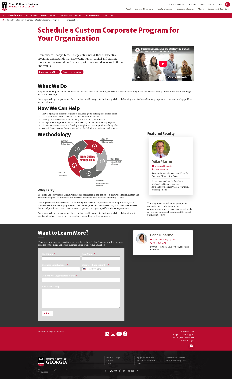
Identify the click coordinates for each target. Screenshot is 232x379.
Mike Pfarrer (162, 162)
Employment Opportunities (145, 358)
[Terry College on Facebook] (125, 334)
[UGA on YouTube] (133, 371)
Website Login (187, 340)
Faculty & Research (165, 9)
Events (211, 4)
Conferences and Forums (70, 15)
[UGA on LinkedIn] (137, 371)
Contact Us (108, 15)
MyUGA (109, 363)
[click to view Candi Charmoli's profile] (141, 238)
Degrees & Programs (144, 9)
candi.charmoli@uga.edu (164, 239)
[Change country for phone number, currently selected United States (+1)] (85, 269)
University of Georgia (56, 361)
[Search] (228, 4)
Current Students (176, 4)
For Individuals (31, 15)
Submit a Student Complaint (175, 358)
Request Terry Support (183, 334)
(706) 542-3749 (161, 169)
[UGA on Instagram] (129, 371)
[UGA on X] (124, 371)
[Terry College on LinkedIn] (107, 334)
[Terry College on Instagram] (113, 334)
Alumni (201, 9)
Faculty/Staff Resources (183, 337)
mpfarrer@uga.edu (163, 166)
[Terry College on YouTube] (119, 334)
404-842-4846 (159, 243)
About (128, 9)
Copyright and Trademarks (145, 361)
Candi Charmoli (163, 235)
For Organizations (48, 15)
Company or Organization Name (59, 276)
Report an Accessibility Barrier (176, 361)
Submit (47, 313)
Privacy (138, 363)
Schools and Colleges (113, 358)
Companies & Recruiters (218, 9)
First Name (48, 254)
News (202, 4)
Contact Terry (187, 332)
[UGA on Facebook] (120, 371)
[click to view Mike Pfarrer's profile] (161, 148)
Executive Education (185, 9)
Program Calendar (92, 15)
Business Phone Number (95, 265)
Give (220, 4)
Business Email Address (55, 265)
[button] (49, 72)
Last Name (88, 254)
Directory (192, 4)
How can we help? (51, 287)
